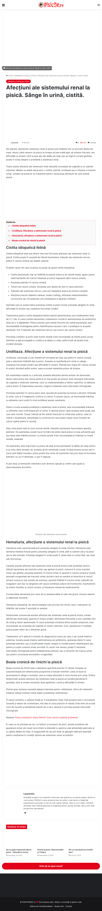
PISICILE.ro (31, 902)
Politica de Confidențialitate (41, 906)
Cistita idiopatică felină (24, 225)
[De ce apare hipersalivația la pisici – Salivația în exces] (19, 839)
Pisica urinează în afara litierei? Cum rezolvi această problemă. (46, 717)
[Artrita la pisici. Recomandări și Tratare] (51, 839)
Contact (69, 906)
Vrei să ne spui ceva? (51, 866)
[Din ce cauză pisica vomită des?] (82, 839)
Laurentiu (14, 143)
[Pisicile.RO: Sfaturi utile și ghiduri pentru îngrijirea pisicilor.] (51, 5)
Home (10, 76)
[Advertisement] (51, 119)
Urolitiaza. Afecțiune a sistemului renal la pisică (36, 230)
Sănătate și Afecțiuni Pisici (25, 76)
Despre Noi (59, 906)
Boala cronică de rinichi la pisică (28, 240)
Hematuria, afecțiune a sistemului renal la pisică (37, 235)
